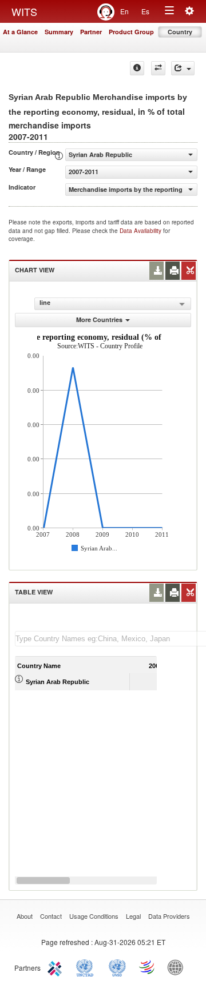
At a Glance (20, 31)
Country (180, 31)
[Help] (137, 68)
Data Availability (141, 231)
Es (145, 11)
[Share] (183, 68)
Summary (59, 31)
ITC (56, 966)
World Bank (178, 966)
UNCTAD (87, 966)
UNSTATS (117, 966)
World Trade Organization (147, 966)
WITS (24, 11)
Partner (91, 31)
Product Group (131, 31)
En (124, 11)
